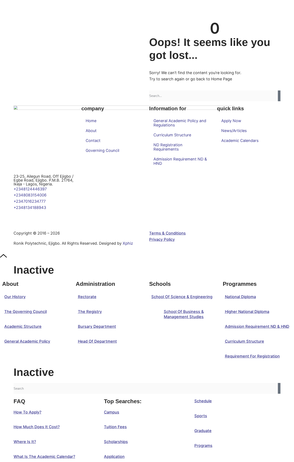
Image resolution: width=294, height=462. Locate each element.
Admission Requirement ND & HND (180, 161)
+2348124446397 (30, 189)
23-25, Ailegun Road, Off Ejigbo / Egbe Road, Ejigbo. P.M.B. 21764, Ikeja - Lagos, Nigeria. (43, 180)
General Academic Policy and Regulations (179, 122)
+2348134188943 (30, 207)
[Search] (279, 95)
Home (91, 120)
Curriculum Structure (172, 135)
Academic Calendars (239, 140)
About (91, 130)
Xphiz (128, 243)
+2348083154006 (31, 195)
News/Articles (234, 130)
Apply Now (231, 120)
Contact (93, 140)
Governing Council (102, 150)
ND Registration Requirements (168, 147)
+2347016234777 (30, 201)
